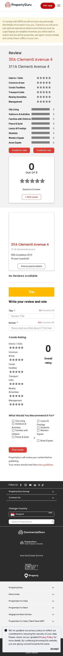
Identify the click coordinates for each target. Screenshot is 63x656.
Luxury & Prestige (43, 423)
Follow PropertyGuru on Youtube (30, 485)
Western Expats (42, 432)
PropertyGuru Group (19, 491)
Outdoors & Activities (19, 426)
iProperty (31, 576)
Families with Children (20, 432)
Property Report (31, 567)
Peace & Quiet (22, 437)
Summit (31, 555)
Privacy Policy (46, 637)
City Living (20, 421)
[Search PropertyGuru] (53, 521)
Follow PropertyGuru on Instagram (25, 485)
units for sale (19, 150)
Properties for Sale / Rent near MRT (26, 621)
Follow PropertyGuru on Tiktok (42, 485)
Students (44, 427)
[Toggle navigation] (59, 5)
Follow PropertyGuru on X (38, 485)
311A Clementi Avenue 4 (30, 59)
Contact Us (14, 497)
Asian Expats (46, 440)
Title (11, 311)
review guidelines (44, 465)
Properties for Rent (18, 607)
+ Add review (31, 197)
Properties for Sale (18, 600)
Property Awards (31, 542)
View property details (31, 266)
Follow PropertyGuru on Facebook (20, 485)
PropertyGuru (15, 587)
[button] (51, 491)
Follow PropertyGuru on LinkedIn (34, 485)
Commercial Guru (31, 532)
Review (12, 323)
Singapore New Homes (20, 614)
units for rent (44, 150)
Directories (14, 594)
